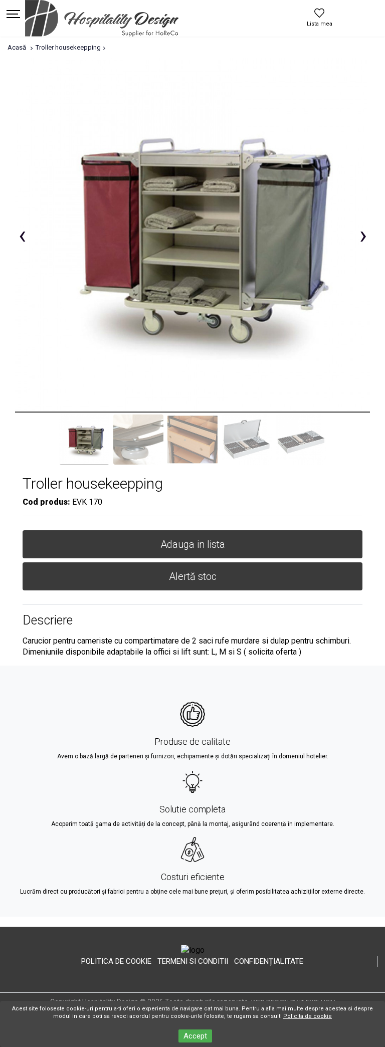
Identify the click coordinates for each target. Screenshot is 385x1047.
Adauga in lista (192, 544)
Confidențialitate (268, 961)
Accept (195, 1035)
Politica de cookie (116, 961)
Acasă (17, 47)
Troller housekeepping (68, 47)
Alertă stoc (193, 576)
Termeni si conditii (192, 961)
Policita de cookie (307, 1016)
